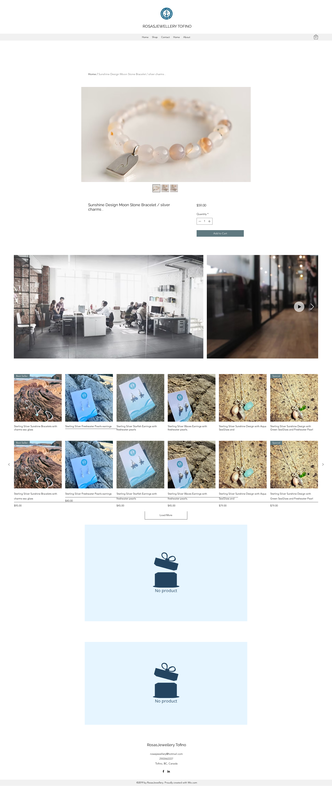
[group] (166, 474)
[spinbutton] (204, 221)
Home (92, 74)
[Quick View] (89, 398)
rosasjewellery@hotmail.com (166, 753)
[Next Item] (312, 306)
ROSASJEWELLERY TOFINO (167, 26)
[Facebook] (163, 771)
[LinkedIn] (168, 771)
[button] (316, 37)
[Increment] (209, 221)
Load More (166, 515)
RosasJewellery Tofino (166, 745)
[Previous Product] (9, 464)
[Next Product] (323, 464)
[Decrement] (199, 221)
